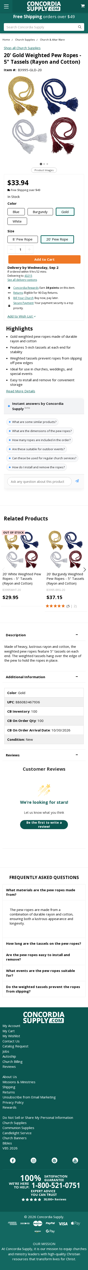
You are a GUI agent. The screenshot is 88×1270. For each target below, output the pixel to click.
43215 (28, 276)
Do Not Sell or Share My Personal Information (37, 1117)
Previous (4, 569)
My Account (11, 1025)
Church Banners (14, 1138)
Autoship (9, 1056)
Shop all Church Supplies (22, 48)
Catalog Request (15, 1046)
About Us (9, 1076)
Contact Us (11, 1041)
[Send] (77, 481)
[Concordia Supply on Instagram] (33, 1160)
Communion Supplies (18, 1127)
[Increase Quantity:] (29, 249)
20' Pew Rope (57, 239)
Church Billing (12, 1061)
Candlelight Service (17, 1133)
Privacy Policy (13, 1102)
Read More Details (20, 391)
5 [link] (69, 606)
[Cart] (83, 6)
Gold (65, 211)
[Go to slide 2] (44, 164)
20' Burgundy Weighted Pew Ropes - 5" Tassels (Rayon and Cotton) (65, 578)
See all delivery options (22, 280)
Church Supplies (14, 1122)
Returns (8, 1092)
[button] (44, 635)
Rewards (9, 1107)
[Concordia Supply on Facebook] (13, 1160)
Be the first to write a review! (44, 824)
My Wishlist (11, 1036)
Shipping (8, 1087)
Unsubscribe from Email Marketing (29, 1097)
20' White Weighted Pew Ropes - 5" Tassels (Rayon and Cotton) (21, 578)
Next (84, 569)
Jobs (5, 1051)
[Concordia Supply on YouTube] (75, 1160)
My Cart (8, 1031)
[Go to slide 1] (41, 164)
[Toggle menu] (6, 6)
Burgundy (40, 211)
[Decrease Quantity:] (11, 249)
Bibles (7, 1143)
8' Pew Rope (22, 239)
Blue (16, 211)
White (17, 221)
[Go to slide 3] (47, 164)
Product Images (44, 170)
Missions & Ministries (18, 1082)
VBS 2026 (10, 1148)
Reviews (9, 1066)
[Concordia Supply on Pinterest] (54, 1160)
